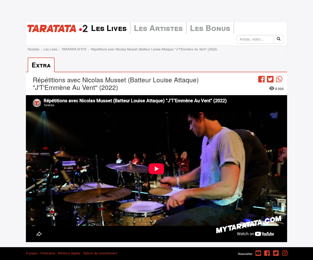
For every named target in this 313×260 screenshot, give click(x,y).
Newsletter (245, 254)
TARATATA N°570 (74, 49)
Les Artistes (158, 27)
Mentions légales (69, 253)
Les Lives (109, 27)
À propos (32, 253)
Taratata (33, 49)
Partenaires (47, 253)
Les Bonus (210, 27)
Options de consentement (100, 253)
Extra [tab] (41, 64)
